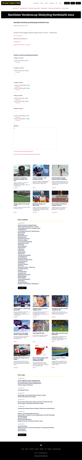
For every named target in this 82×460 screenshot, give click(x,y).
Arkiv (45, 448)
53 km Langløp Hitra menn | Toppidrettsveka (29, 380)
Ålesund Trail (21, 253)
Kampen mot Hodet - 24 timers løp (26, 267)
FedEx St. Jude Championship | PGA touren (28, 413)
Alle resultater (65, 8)
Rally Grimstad (21, 232)
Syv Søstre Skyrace (22, 258)
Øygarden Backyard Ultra (24, 274)
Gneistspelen (21, 280)
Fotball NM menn (22, 229)
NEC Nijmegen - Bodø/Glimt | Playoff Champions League (32, 395)
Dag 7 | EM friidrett (22, 418)
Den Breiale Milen (22, 271)
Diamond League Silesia (34, 8)
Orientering (51, 3)
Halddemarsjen (21, 252)
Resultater (67, 3)
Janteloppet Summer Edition (25, 259)
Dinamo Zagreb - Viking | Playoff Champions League (30, 403)
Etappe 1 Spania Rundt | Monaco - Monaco (28, 226)
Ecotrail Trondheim (22, 240)
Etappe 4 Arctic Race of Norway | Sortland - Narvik (30, 421)
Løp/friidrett (36, 3)
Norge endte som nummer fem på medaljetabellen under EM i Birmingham (36, 415)
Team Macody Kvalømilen (24, 255)
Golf (56, 3)
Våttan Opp (21, 265)
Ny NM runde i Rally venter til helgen (27, 396)
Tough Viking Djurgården (24, 279)
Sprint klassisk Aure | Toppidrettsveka (27, 225)
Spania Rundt (44, 8)
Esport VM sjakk (22, 429)
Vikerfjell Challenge (23, 264)
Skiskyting (26, 25)
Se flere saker (21, 434)
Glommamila (21, 234)
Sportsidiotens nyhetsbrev (55, 8)
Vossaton (20, 270)
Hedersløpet (21, 244)
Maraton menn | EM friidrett (24, 419)
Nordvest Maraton (22, 246)
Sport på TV (16, 8)
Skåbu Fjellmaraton (23, 235)
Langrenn (16, 187)
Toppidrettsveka (24, 8)
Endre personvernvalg (57, 448)
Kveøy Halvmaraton (23, 261)
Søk (72, 3)
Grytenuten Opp (22, 273)
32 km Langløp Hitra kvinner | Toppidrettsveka (29, 382)
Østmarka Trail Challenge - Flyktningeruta (28, 283)
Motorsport (16, 367)
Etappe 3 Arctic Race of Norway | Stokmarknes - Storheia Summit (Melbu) (36, 427)
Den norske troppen (18, 35)
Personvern (37, 448)
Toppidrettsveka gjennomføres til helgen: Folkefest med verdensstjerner (36, 408)
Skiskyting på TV (17, 41)
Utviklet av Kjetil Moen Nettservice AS (41, 455)
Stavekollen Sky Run (23, 268)
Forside (22, 448)
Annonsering (31, 448)
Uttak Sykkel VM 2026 (23, 390)
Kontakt (26, 448)
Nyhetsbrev (49, 448)
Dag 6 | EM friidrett (22, 426)
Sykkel (46, 3)
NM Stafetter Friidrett (23, 243)
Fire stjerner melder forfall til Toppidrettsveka (29, 383)
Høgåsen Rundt (21, 247)
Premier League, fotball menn (25, 385)
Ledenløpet (21, 249)
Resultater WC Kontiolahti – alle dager (22, 44)
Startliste (18, 62)
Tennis (60, 3)
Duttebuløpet (21, 262)
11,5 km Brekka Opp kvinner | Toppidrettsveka (29, 228)
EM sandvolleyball (22, 416)
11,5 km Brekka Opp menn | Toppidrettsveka (28, 231)
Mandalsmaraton (22, 237)
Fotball (41, 3)
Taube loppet (21, 250)
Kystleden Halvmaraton (24, 238)
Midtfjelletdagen (22, 276)
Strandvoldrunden (22, 282)
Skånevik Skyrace (22, 430)
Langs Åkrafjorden (22, 256)
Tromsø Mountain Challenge (25, 241)
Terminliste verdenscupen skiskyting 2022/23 (23, 151)
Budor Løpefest (22, 277)
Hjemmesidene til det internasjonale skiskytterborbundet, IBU (27, 154)
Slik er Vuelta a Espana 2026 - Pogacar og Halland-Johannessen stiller (35, 401)
